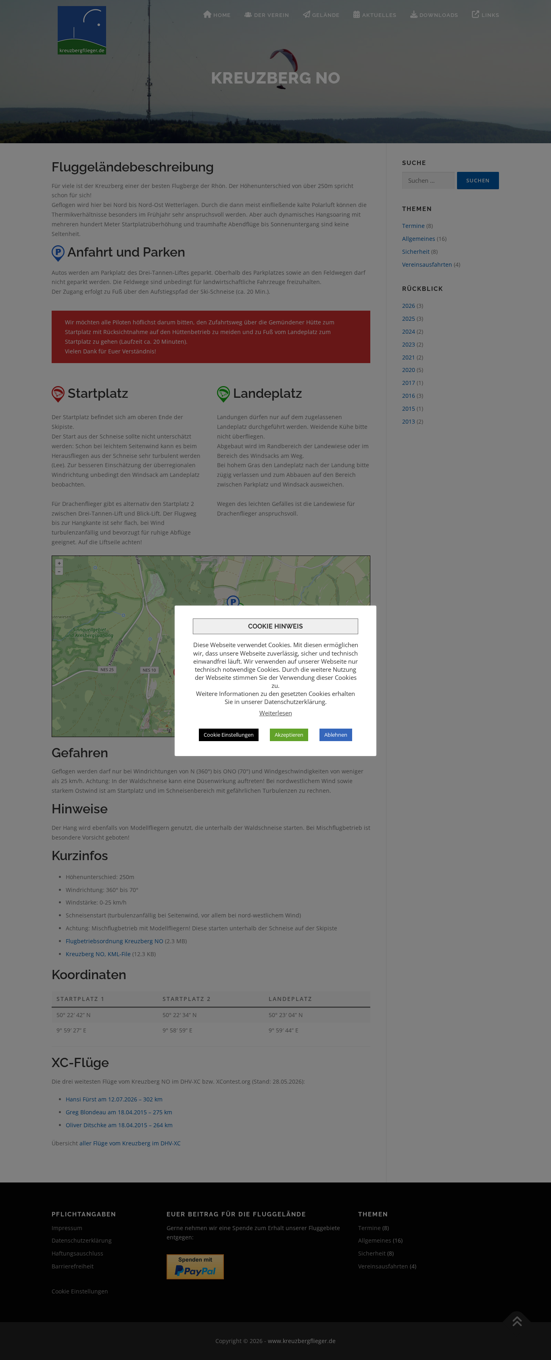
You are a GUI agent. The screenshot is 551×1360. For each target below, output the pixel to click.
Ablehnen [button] (335, 734)
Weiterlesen (275, 713)
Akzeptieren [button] (289, 734)
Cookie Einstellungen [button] (229, 734)
